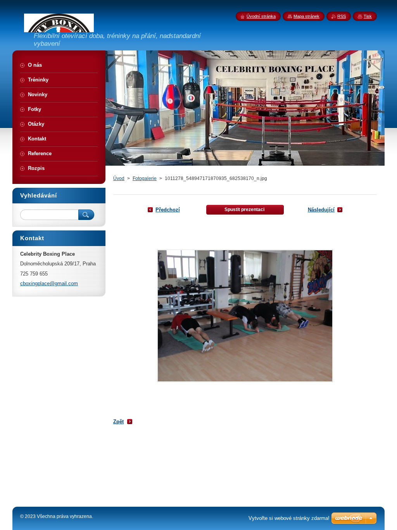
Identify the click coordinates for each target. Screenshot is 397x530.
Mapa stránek (306, 16)
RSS (341, 16)
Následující (321, 210)
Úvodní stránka (261, 16)
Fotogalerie (145, 178)
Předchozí (167, 210)
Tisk (368, 16)
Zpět (118, 421)
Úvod (118, 178)
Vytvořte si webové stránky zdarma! (289, 518)
